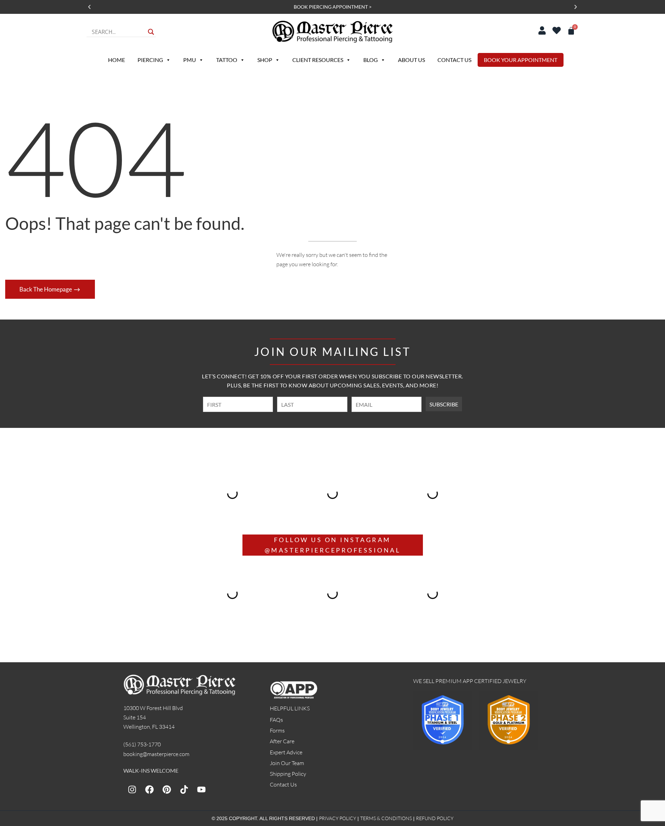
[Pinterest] (166, 789)
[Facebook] (149, 789)
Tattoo (226, 59)
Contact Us (454, 59)
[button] (89, 7)
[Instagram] (132, 789)
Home (116, 59)
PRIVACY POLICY (337, 818)
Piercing (150, 59)
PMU (189, 59)
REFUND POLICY (434, 818)
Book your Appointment (520, 59)
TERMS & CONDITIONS (386, 818)
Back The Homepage (46, 289)
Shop (264, 59)
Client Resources (317, 59)
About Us (411, 59)
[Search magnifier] (151, 32)
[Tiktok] (184, 789)
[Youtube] (201, 789)
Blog (370, 59)
